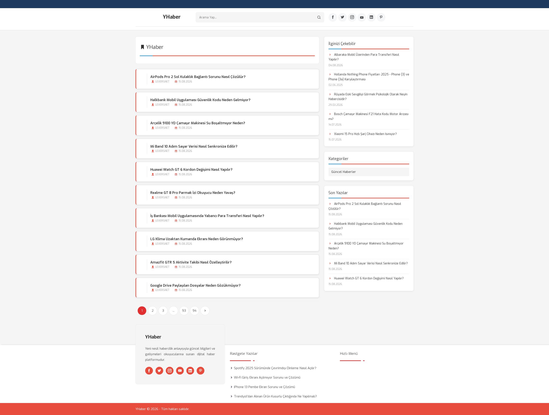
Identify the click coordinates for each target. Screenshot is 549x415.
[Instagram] (352, 17)
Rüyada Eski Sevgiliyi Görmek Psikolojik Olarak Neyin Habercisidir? (368, 96)
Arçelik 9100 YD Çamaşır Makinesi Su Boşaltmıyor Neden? (197, 123)
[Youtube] (361, 17)
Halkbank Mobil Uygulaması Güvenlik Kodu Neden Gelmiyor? (200, 100)
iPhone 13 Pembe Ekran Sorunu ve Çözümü (264, 387)
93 (184, 311)
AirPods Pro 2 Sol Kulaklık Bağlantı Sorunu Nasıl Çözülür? (198, 77)
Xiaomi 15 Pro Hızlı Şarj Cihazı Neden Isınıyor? (365, 134)
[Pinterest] (381, 17)
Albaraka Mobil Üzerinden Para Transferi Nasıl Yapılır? (364, 57)
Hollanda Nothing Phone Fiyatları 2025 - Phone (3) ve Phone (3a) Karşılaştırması (369, 76)
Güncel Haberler (343, 172)
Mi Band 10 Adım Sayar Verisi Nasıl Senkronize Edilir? (193, 146)
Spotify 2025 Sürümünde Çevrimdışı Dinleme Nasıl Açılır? (275, 368)
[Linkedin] (371, 17)
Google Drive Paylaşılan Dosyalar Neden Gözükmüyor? (195, 285)
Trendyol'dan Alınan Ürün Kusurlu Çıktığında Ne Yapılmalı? (275, 396)
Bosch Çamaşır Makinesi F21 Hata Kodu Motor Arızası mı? (369, 116)
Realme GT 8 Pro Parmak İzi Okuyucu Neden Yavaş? (192, 192)
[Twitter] (342, 17)
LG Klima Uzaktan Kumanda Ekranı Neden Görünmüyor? (196, 239)
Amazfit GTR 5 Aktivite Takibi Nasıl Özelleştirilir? (191, 262)
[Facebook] (333, 17)
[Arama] (319, 17)
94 (194, 311)
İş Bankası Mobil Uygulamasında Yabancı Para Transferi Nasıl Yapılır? (207, 216)
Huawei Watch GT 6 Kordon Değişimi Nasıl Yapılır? (191, 169)
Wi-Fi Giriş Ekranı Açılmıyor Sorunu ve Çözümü (267, 377)
